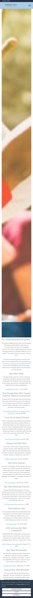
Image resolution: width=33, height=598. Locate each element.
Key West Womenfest (10, 566)
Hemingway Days (11, 524)
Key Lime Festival (10, 482)
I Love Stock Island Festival (12, 439)
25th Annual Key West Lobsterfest (12, 544)
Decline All (16, 595)
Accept (16, 592)
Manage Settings (17, 589)
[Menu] (29, 5)
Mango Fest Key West (11, 459)
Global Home (6, 1)
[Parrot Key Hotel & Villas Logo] (11, 5)
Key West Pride (10, 389)
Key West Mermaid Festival (12, 504)
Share (29, 324)
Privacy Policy (20, 584)
